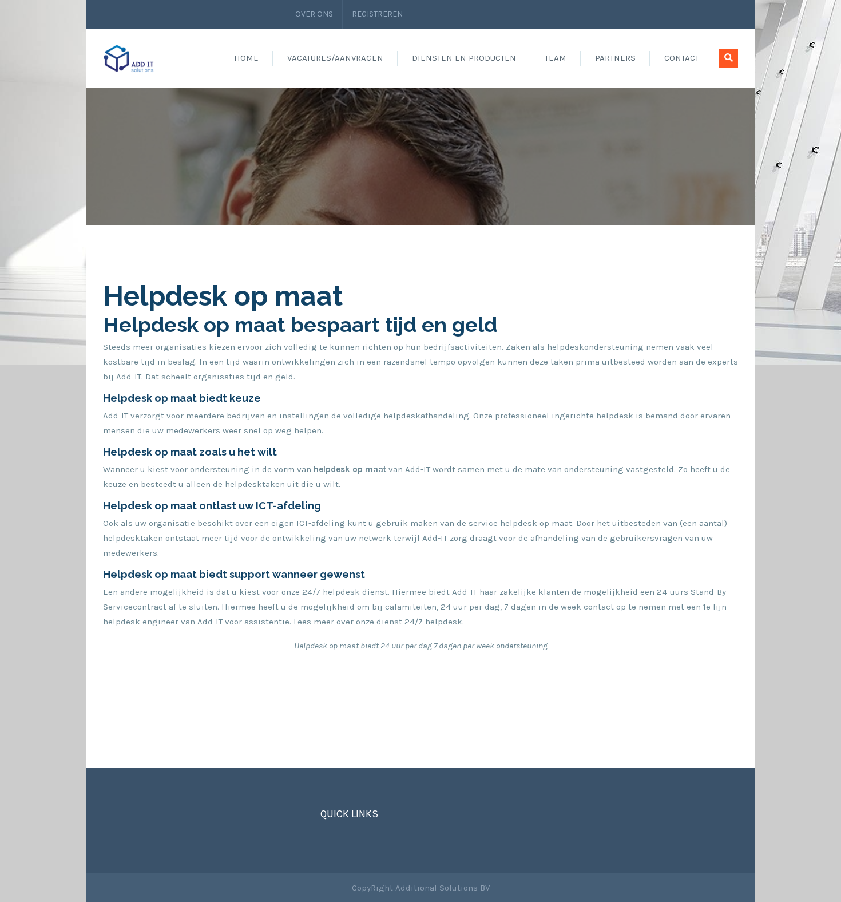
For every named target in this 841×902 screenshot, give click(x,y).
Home (246, 58)
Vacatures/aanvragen (335, 58)
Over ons (314, 14)
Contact (681, 58)
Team (555, 58)
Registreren (377, 14)
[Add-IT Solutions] (128, 58)
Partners (615, 58)
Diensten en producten (464, 58)
